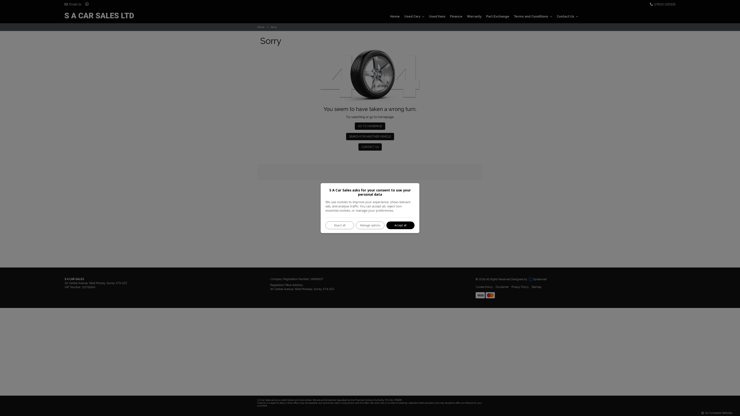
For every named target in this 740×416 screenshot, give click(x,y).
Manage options (370, 225)
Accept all (400, 225)
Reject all (339, 225)
